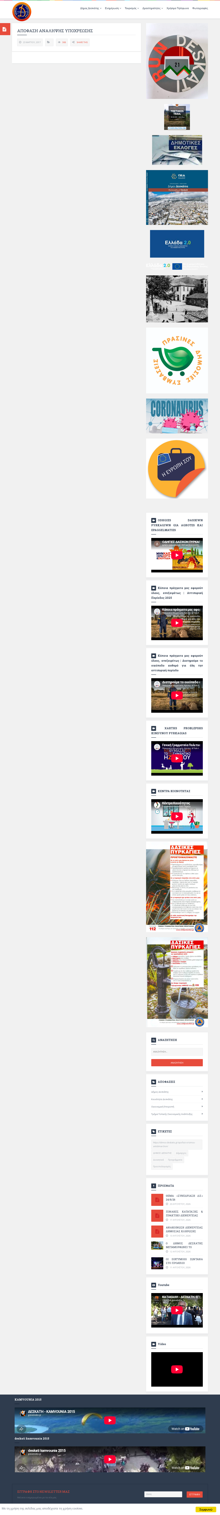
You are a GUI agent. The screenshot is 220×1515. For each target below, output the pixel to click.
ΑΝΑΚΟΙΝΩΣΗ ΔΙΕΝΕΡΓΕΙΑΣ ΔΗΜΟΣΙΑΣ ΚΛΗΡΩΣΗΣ (184, 1229)
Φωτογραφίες (200, 8)
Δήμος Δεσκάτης (160, 1091)
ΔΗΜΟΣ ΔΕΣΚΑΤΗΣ (162, 1153)
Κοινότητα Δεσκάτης (162, 1099)
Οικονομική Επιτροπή (162, 1106)
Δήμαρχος (181, 1153)
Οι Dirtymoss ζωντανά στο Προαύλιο (184, 1261)
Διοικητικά (158, 1159)
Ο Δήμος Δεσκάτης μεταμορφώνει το (184, 1245)
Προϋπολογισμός (162, 1166)
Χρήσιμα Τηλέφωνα (178, 8)
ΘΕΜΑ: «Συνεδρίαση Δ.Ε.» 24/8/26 (184, 1197)
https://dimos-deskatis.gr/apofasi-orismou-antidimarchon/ (174, 1144)
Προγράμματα (175, 1159)
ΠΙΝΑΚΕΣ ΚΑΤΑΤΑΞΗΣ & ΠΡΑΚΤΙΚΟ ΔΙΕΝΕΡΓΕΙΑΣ (184, 1213)
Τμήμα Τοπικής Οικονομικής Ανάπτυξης (171, 1114)
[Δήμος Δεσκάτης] (21, 11)
